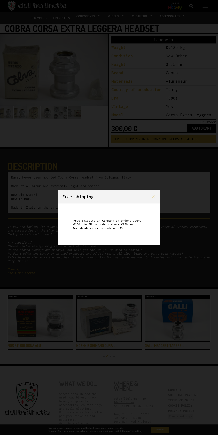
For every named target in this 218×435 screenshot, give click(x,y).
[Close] (153, 196)
